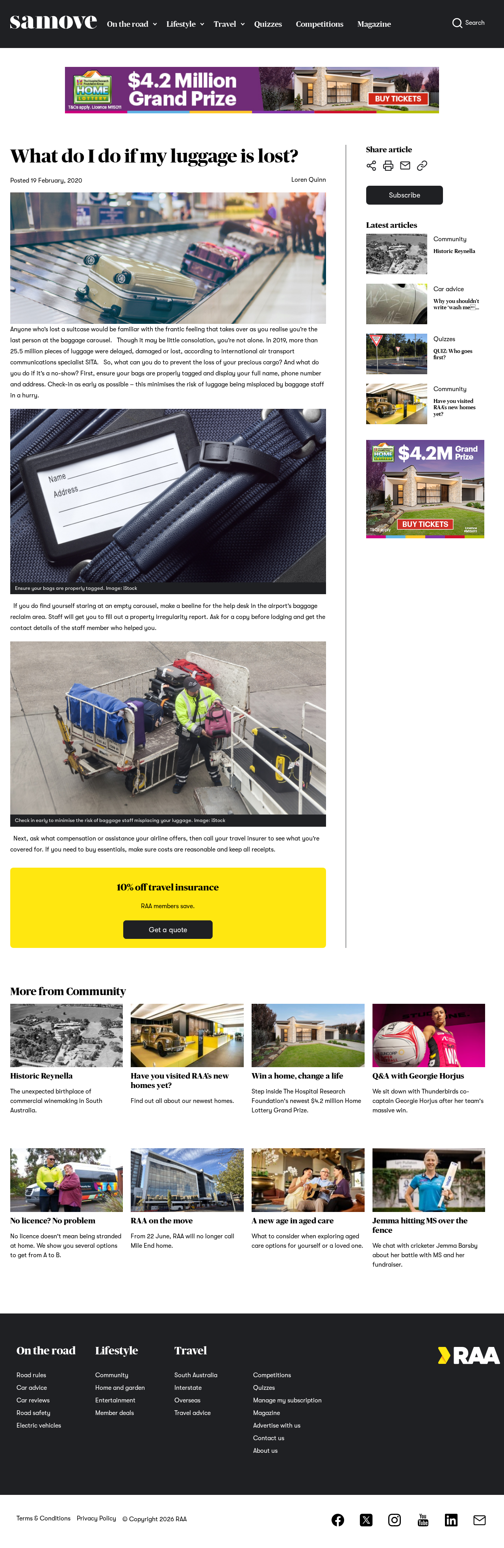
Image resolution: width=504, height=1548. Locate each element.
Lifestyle (181, 24)
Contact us (268, 1438)
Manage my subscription (287, 1400)
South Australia (195, 1375)
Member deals (114, 1413)
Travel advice (192, 1413)
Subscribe (404, 195)
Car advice (32, 1387)
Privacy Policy (96, 1518)
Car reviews (33, 1400)
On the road (127, 24)
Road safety (33, 1413)
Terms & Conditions (43, 1518)
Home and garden (120, 1387)
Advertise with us (276, 1425)
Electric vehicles (39, 1425)
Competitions (319, 24)
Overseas (187, 1400)
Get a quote (168, 929)
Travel (225, 24)
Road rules (31, 1375)
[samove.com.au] (53, 36)
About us (265, 1450)
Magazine (266, 1413)
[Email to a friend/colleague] (405, 165)
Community (111, 1375)
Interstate (188, 1387)
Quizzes (268, 24)
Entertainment (115, 1400)
